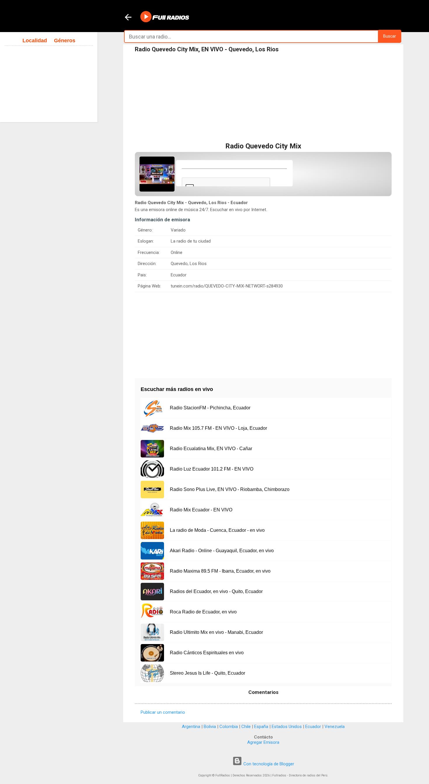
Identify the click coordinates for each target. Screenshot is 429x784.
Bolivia (210, 726)
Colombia (228, 726)
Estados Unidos (287, 726)
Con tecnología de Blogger (268, 764)
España (261, 726)
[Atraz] (128, 18)
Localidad (34, 40)
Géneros (64, 40)
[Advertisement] (263, 99)
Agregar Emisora (263, 742)
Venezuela (335, 726)
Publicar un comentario (163, 712)
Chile (246, 726)
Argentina (191, 726)
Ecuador (313, 726)
